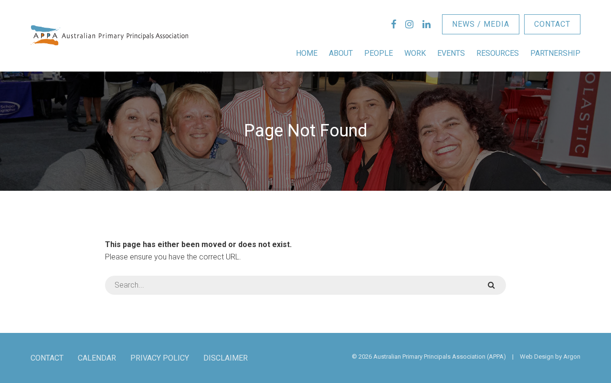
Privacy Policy (159, 357)
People (378, 53)
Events (451, 53)
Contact (552, 24)
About (341, 53)
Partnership (555, 53)
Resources (497, 53)
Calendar (97, 357)
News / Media (480, 24)
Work (415, 53)
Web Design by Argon (550, 356)
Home (306, 53)
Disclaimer (225, 357)
